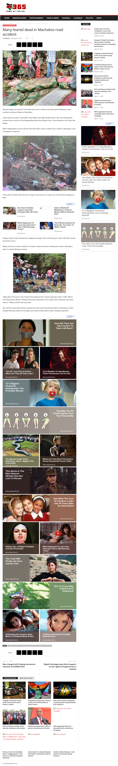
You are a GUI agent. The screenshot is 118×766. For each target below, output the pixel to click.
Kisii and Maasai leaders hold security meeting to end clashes (14, 727)
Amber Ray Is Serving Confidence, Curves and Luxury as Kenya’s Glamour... (104, 31)
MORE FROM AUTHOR (26, 678)
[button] (114, 18)
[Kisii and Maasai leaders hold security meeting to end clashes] (14, 716)
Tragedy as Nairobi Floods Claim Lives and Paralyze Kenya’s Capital (12, 702)
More (99, 18)
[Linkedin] (40, 44)
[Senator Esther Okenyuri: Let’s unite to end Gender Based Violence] (64, 741)
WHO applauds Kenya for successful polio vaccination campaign (63, 728)
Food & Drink (53, 18)
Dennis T (7, 38)
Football (66, 18)
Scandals (78, 18)
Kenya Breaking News (14, 23)
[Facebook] (19, 44)
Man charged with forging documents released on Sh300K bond (19, 665)
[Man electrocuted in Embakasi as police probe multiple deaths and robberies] (64, 690)
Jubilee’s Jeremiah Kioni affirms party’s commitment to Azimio (39, 727)
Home (6, 18)
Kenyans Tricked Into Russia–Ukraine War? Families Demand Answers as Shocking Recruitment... (104, 43)
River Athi (48, 645)
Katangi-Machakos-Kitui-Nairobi (17, 645)
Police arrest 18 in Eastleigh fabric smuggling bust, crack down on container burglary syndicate (13, 755)
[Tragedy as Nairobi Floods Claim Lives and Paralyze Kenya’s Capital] (14, 690)
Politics (89, 18)
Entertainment (36, 18)
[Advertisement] (76, 7)
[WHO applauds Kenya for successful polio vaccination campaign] (64, 716)
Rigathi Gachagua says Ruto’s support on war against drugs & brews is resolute (60, 666)
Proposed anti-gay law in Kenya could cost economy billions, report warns (39, 702)
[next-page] (75, 678)
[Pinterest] (29, 44)
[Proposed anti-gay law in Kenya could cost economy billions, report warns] (39, 690)
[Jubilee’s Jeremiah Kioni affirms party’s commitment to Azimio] (39, 716)
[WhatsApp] (34, 44)
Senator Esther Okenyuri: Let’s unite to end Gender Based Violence (64, 754)
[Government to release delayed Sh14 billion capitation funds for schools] (39, 741)
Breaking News (19, 18)
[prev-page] (72, 678)
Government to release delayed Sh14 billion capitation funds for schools (39, 754)
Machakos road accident (36, 645)
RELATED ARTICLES (10, 678)
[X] (24, 44)
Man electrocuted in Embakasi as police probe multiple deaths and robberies (64, 702)
